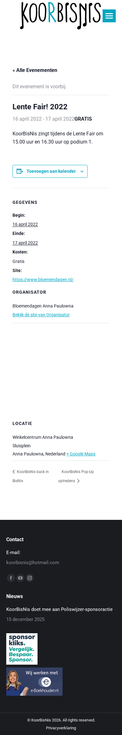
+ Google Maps (80, 453)
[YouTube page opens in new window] (20, 578)
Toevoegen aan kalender (51, 171)
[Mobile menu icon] (109, 15)
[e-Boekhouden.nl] (34, 694)
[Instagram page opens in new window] (30, 578)
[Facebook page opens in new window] (11, 578)
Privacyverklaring (61, 728)
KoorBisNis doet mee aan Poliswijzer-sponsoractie (59, 609)
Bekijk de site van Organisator (41, 314)
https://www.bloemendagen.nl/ (43, 279)
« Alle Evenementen (35, 70)
